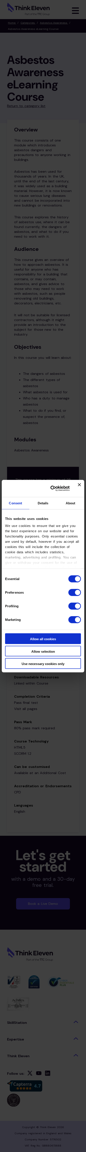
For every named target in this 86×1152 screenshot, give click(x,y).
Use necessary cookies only (43, 663)
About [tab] (70, 503)
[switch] (74, 592)
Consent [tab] (15, 503)
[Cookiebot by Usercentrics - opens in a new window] (52, 488)
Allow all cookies (43, 639)
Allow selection (43, 651)
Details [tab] (43, 503)
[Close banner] (79, 488)
